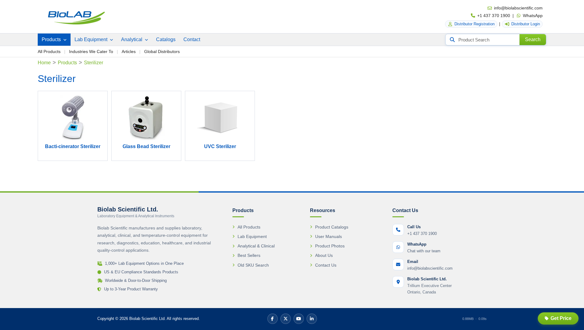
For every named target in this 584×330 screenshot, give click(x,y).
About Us (324, 255)
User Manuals (328, 236)
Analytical (132, 39)
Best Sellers (249, 255)
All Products (49, 51)
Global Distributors (162, 51)
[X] (285, 319)
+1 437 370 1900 (493, 15)
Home (44, 62)
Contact (191, 39)
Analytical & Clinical (256, 245)
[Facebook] (272, 319)
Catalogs (166, 39)
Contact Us (325, 265)
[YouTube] (299, 319)
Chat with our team (423, 251)
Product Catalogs (331, 227)
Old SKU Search (253, 265)
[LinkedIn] (312, 319)
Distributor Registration (474, 24)
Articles (129, 51)
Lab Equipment (92, 39)
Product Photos (330, 245)
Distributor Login (525, 24)
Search (533, 39)
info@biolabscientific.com (518, 7)
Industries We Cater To (91, 51)
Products (52, 39)
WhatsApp (533, 15)
